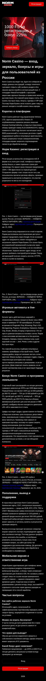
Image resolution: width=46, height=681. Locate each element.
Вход (23, 661)
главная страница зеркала (12, 485)
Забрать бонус (12, 48)
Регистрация (36, 4)
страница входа (23, 300)
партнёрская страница (24, 224)
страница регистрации (32, 222)
